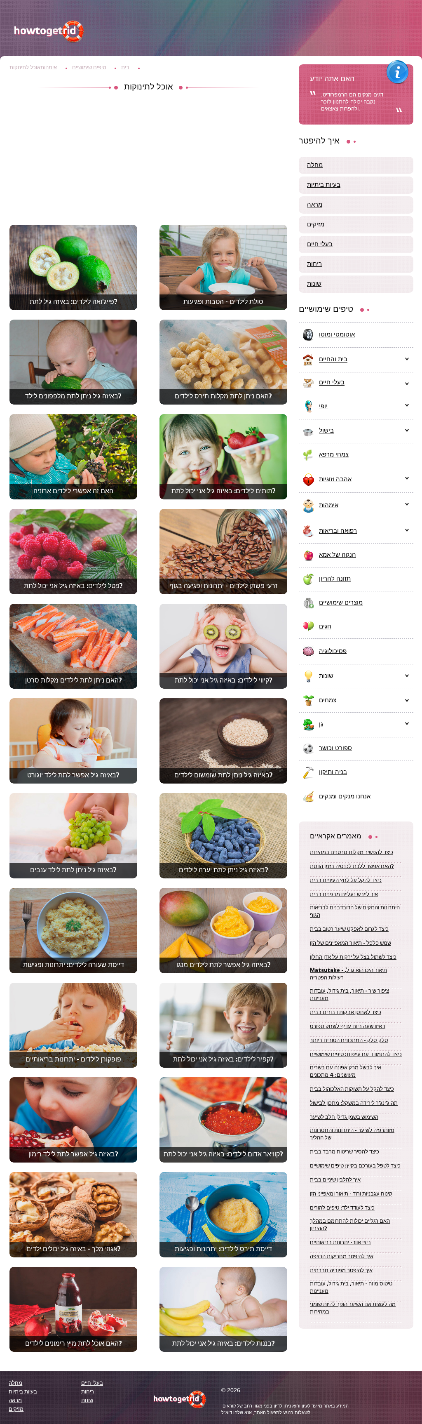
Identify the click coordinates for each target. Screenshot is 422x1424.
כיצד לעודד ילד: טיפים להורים (342, 1208)
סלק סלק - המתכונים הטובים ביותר (349, 1040)
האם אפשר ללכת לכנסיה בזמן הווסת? (352, 866)
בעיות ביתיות (323, 185)
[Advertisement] (148, 159)
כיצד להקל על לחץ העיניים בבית (346, 880)
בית (125, 68)
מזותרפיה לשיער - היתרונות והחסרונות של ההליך (352, 1134)
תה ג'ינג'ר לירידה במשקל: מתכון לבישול (354, 1103)
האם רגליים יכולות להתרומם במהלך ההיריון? (350, 1225)
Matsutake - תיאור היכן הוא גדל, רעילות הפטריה (348, 974)
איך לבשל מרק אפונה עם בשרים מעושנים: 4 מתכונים (345, 1072)
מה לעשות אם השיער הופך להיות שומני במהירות (353, 1308)
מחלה (315, 165)
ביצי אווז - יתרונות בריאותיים (340, 1242)
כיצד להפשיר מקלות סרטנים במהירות (351, 852)
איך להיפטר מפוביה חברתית (341, 1271)
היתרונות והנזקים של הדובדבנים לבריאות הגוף (355, 912)
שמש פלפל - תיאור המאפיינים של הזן (350, 943)
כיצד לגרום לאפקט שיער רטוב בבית (349, 929)
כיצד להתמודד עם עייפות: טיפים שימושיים (356, 1054)
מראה (314, 205)
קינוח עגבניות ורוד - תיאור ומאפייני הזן (351, 1194)
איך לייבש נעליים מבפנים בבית (344, 894)
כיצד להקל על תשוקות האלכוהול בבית (352, 1089)
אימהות (48, 68)
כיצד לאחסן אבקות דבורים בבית (345, 1012)
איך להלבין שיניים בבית (335, 1180)
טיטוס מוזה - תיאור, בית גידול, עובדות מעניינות (351, 1288)
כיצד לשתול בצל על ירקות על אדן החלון (353, 957)
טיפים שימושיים (89, 68)
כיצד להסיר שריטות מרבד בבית (344, 1152)
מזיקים (315, 225)
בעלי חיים (320, 244)
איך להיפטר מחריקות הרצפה (341, 1257)
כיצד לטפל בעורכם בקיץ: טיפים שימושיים (355, 1166)
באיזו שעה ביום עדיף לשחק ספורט (347, 1026)
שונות (314, 284)
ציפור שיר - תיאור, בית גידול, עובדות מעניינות (349, 995)
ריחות (314, 264)
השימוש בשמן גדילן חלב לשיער (344, 1117)
